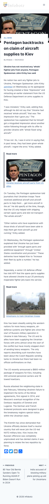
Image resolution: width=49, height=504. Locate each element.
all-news (8, 38)
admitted (8, 87)
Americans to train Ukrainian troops (23, 316)
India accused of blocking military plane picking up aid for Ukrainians (36, 472)
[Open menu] (44, 5)
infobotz (9, 60)
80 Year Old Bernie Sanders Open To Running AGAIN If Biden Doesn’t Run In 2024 (12, 474)
